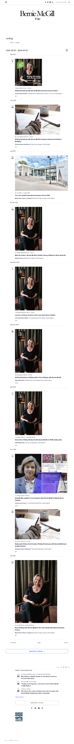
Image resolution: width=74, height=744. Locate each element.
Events (12, 42)
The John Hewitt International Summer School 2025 (32, 195)
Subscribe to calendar (36, 651)
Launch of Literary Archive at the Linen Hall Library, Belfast (35, 315)
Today (39, 642)
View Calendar (19, 697)
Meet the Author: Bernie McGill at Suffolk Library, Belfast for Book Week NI (40, 255)
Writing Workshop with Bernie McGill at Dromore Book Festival (36, 91)
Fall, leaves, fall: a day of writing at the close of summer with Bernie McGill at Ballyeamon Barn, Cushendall (39, 692)
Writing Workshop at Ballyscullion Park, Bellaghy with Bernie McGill (38, 377)
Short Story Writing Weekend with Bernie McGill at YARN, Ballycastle (38, 440)
